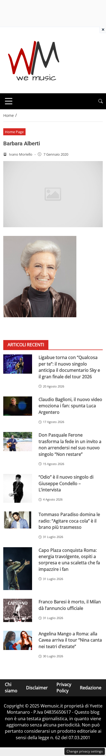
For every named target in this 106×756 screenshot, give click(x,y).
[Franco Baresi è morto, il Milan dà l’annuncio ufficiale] (17, 610)
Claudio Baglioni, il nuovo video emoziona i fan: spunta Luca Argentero (70, 405)
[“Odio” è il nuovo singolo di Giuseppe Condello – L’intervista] (17, 488)
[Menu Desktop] (8, 101)
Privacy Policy (64, 687)
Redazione (90, 688)
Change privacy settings (85, 751)
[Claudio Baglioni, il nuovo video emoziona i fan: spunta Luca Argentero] (17, 406)
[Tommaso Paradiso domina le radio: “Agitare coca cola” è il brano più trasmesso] (17, 519)
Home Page (14, 131)
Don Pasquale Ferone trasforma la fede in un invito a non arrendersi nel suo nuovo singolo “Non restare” (70, 444)
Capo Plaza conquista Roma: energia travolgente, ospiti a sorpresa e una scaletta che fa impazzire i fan (69, 559)
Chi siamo (11, 687)
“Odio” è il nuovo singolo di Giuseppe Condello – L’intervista (66, 483)
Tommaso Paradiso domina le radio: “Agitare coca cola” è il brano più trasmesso (69, 520)
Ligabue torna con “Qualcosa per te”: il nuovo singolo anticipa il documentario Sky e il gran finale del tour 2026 (69, 366)
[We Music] (33, 60)
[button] (100, 101)
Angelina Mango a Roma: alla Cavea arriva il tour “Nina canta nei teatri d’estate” (70, 640)
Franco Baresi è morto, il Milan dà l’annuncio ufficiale (70, 605)
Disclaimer (37, 688)
